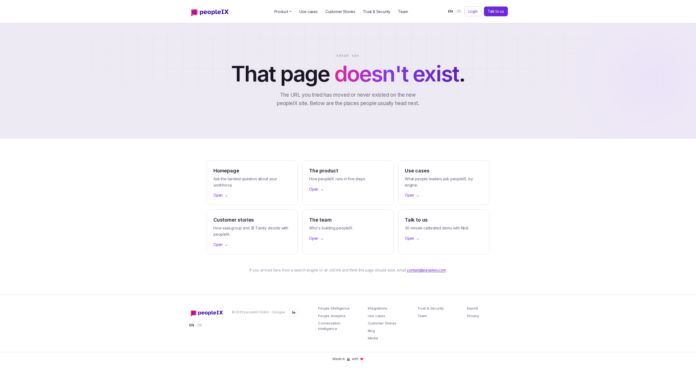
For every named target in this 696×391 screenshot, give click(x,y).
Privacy (473, 316)
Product (281, 11)
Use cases (308, 11)
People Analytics (332, 316)
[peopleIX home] (211, 11)
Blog (371, 331)
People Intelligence (334, 308)
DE (459, 11)
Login (473, 11)
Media (373, 338)
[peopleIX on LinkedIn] (293, 312)
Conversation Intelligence (329, 326)
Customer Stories (340, 11)
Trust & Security (376, 11)
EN (450, 11)
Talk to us (496, 11)
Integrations (377, 308)
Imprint (472, 308)
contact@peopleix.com (426, 270)
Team (403, 11)
